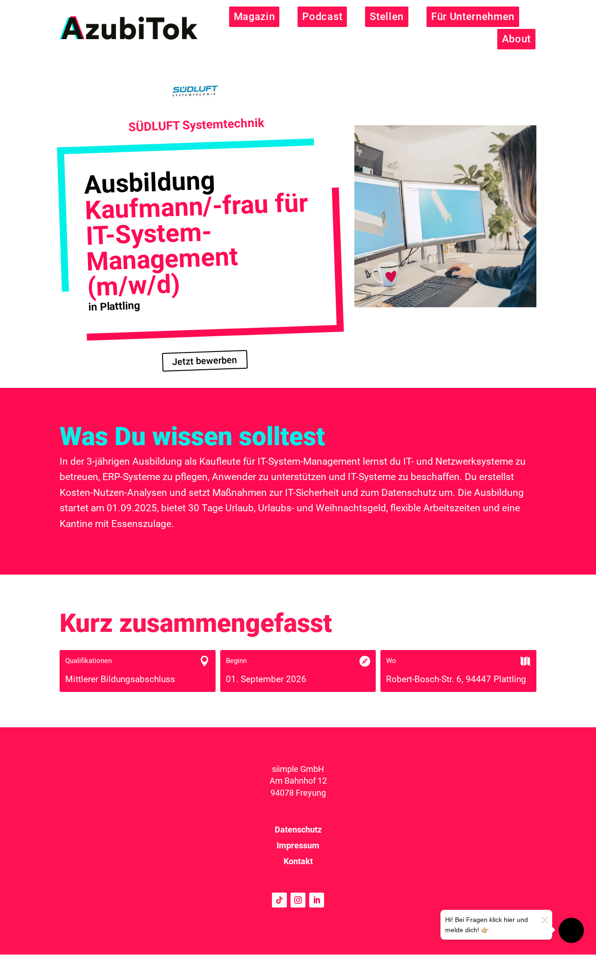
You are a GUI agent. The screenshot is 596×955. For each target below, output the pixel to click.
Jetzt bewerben (204, 360)
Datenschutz (298, 829)
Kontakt (298, 861)
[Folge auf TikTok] (279, 900)
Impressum (298, 845)
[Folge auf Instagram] (298, 900)
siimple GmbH (298, 769)
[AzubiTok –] (128, 28)
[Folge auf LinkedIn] (316, 900)
